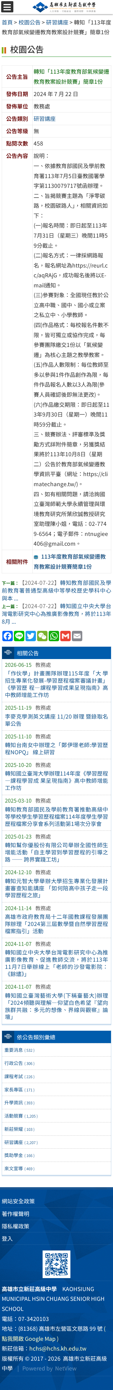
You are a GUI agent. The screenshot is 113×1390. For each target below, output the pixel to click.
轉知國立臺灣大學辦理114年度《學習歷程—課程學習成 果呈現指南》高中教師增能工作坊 (56, 780)
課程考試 (19, 1076)
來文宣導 (19, 1168)
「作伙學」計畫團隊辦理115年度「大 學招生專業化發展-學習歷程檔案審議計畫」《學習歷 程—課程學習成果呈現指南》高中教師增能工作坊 (56, 684)
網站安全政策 (18, 1201)
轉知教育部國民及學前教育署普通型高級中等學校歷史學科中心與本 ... (56, 590)
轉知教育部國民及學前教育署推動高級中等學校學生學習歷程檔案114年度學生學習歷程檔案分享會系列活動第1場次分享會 (56, 816)
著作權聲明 (15, 1214)
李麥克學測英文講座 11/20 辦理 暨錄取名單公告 (56, 720)
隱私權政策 (15, 1226)
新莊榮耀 (19, 1128)
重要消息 (19, 1049)
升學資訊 (19, 1102)
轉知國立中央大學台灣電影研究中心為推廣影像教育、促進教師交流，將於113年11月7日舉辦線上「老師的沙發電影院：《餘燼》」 (56, 963)
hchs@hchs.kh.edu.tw (57, 1348)
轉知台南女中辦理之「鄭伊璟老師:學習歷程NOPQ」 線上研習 (56, 748)
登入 (7, 1238)
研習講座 (21, 1142)
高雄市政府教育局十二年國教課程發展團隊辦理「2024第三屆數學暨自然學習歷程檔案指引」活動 (56, 923)
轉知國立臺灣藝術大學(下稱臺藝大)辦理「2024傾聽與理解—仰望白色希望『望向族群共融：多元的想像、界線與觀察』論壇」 (56, 1006)
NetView (65, 1368)
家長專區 (19, 1089)
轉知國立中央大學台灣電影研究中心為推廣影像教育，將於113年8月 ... (56, 613)
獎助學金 (19, 1155)
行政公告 (19, 1062)
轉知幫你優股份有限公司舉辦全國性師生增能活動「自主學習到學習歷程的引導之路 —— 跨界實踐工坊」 (56, 852)
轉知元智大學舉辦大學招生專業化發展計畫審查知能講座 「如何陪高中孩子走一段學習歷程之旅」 (56, 888)
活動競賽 (21, 1115)
